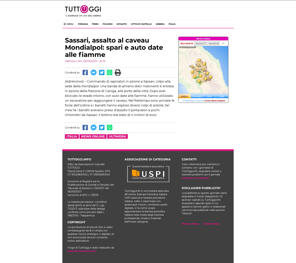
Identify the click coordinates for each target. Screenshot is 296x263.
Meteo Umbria (203, 39)
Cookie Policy (211, 223)
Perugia (83, 24)
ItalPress (70, 61)
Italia (172, 24)
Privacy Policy (190, 223)
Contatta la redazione (195, 177)
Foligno (108, 24)
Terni (95, 24)
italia (72, 136)
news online (93, 136)
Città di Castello (141, 24)
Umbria (160, 24)
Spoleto (122, 24)
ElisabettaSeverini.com (81, 251)
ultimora (117, 136)
